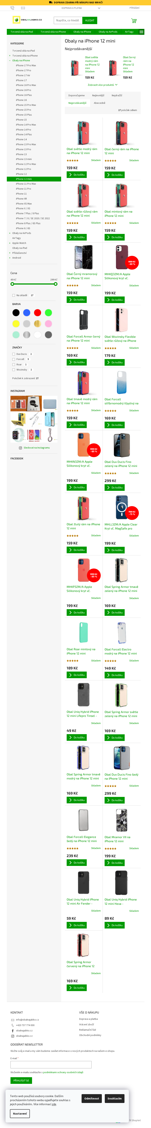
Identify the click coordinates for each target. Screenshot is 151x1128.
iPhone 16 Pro (23, 90)
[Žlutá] (16, 323)
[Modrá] (26, 312)
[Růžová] (48, 323)
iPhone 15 (21, 120)
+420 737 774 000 (25, 1025)
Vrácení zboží (86, 1024)
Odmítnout (91, 1099)
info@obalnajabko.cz (27, 1020)
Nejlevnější (98, 95)
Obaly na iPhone (21, 60)
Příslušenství (19, 253)
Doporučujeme (77, 95)
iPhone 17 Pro (23, 70)
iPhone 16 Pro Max (26, 85)
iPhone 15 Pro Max (26, 105)
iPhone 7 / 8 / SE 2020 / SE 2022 (33, 218)
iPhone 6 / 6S (23, 228)
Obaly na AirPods (21, 233)
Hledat (89, 20)
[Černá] (16, 312)
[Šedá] (48, 334)
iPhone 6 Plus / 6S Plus (28, 223)
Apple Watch (19, 243)
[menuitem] (22, 32)
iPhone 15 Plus (24, 115)
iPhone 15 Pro (23, 110)
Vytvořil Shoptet (132, 1120)
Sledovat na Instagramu (37, 448)
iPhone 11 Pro (23, 189)
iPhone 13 (21, 154)
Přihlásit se (21, 1080)
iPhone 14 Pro (23, 130)
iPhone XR (21, 199)
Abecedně (99, 103)
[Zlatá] (37, 323)
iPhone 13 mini (24, 159)
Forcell (23, 359)
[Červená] (37, 312)
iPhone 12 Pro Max (26, 164)
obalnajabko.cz (24, 1030)
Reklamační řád (87, 1030)
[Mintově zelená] (16, 334)
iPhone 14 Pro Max (26, 125)
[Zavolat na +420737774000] (15, 8)
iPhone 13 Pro (23, 149)
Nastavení (20, 1114)
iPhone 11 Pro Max (26, 184)
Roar (22, 364)
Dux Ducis (24, 354)
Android (16, 258)
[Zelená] (48, 312)
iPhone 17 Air (23, 75)
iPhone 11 (21, 194)
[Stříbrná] (26, 334)
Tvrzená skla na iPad (23, 51)
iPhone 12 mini (24, 179)
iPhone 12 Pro (23, 169)
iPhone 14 (21, 139)
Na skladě (25, 295)
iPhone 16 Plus (24, 95)
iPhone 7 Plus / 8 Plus (27, 213)
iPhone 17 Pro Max (26, 65)
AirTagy (16, 238)
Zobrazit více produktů (101, 84)
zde (54, 1104)
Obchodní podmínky (90, 1035)
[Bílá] (37, 334)
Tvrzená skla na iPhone (25, 56)
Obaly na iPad (20, 248)
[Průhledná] (26, 323)
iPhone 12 (21, 174)
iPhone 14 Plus (24, 134)
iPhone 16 (21, 100)
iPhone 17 (21, 80)
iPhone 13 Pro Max (26, 144)
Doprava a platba (72, 8)
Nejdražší (117, 95)
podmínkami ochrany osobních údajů (63, 1072)
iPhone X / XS (23, 208)
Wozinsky (24, 370)
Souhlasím (115, 1099)
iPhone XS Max (24, 204)
